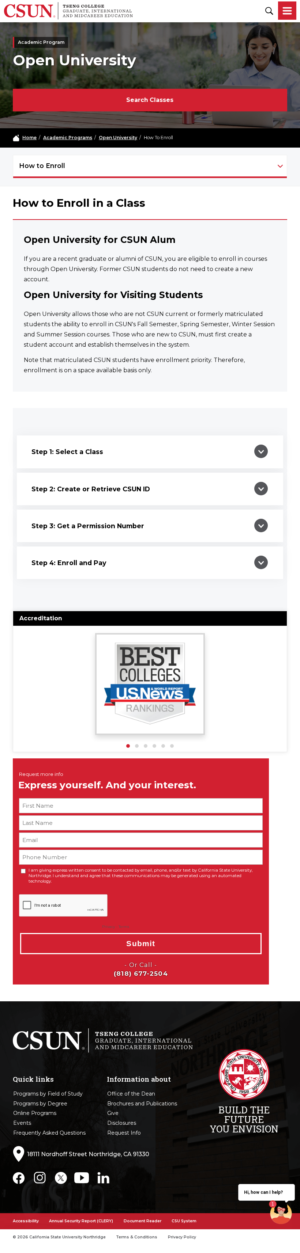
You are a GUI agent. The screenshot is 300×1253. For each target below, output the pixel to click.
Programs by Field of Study (48, 1093)
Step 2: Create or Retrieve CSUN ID (90, 489)
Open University (118, 137)
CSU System (184, 1221)
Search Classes (149, 99)
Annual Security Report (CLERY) (81, 1221)
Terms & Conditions (136, 1237)
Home (29, 137)
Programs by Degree (40, 1103)
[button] (128, 746)
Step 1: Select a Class (67, 452)
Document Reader (142, 1221)
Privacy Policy (182, 1237)
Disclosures (121, 1123)
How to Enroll (42, 166)
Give (113, 1113)
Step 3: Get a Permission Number (87, 526)
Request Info (124, 1133)
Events (22, 1123)
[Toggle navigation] (287, 11)
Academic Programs (67, 137)
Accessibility (26, 1221)
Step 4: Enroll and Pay (68, 563)
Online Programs (34, 1113)
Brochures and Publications (142, 1103)
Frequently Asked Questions (49, 1133)
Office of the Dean (131, 1093)
